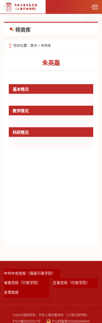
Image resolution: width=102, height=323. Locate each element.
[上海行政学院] (20, 6)
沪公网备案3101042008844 (71, 321)
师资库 (46, 46)
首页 (33, 46)
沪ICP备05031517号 (26, 321)
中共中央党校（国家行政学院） (30, 273)
